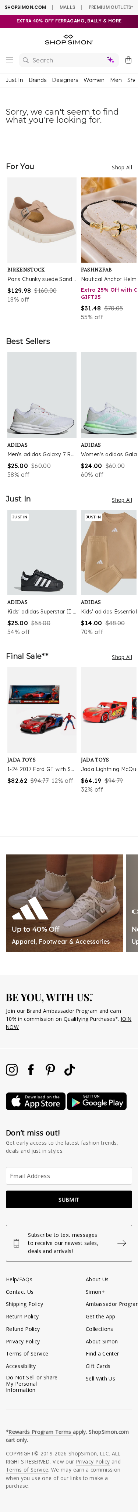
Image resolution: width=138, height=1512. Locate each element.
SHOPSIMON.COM (25, 7)
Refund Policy (23, 1328)
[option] (44, 249)
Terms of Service (27, 1353)
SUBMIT (69, 1199)
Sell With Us (100, 1378)
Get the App (101, 1316)
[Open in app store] (36, 1108)
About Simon (102, 1341)
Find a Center (102, 1353)
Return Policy (22, 1316)
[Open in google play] (97, 1108)
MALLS (67, 7)
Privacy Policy (23, 1341)
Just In (14, 80)
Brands (37, 80)
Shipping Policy (24, 1303)
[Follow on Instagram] (12, 1073)
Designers (65, 80)
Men (116, 80)
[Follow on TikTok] (69, 1073)
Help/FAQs (19, 1279)
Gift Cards (98, 1365)
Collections (99, 1328)
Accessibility (21, 1365)
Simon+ (95, 1291)
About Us (97, 1279)
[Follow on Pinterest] (51, 1073)
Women (94, 80)
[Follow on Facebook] (31, 1073)
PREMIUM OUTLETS (111, 7)
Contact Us (19, 1291)
